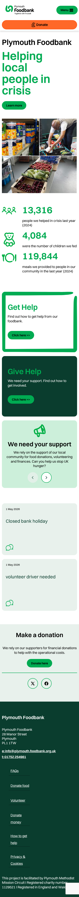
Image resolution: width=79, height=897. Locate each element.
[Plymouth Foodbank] (20, 17)
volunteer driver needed (31, 576)
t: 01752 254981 (14, 757)
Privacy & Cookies (18, 857)
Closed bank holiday (27, 521)
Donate (42, 24)
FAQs (15, 771)
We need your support (39, 444)
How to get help (19, 836)
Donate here (39, 663)
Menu (64, 10)
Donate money (16, 816)
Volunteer (18, 800)
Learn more (14, 105)
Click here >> (21, 335)
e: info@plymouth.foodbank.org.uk (29, 751)
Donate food (20, 785)
